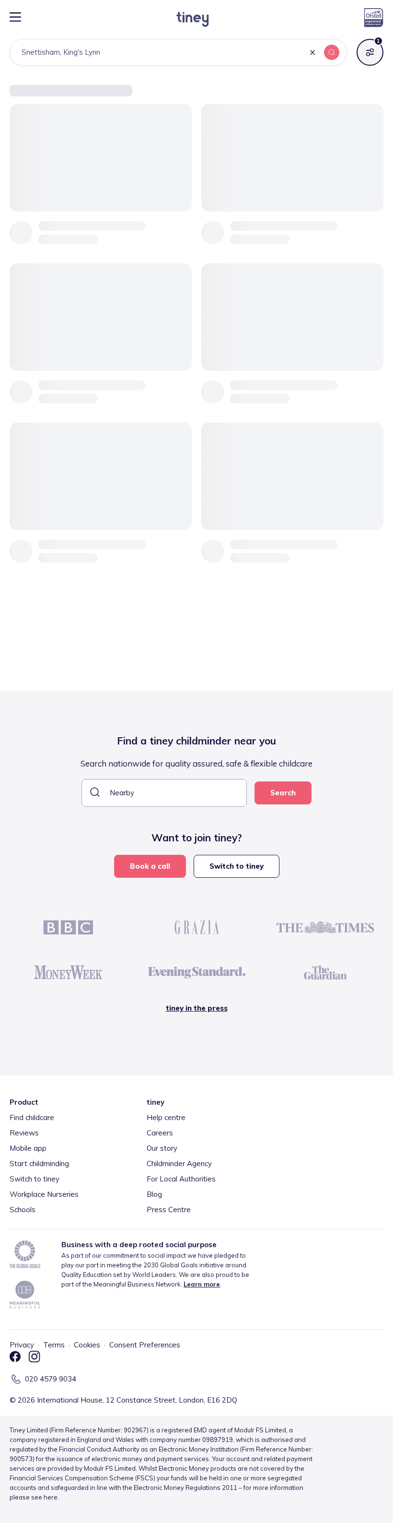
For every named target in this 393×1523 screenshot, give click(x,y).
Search (283, 792)
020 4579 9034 (50, 1378)
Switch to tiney (236, 866)
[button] (312, 53)
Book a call (150, 866)
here (51, 1497)
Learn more (202, 1284)
